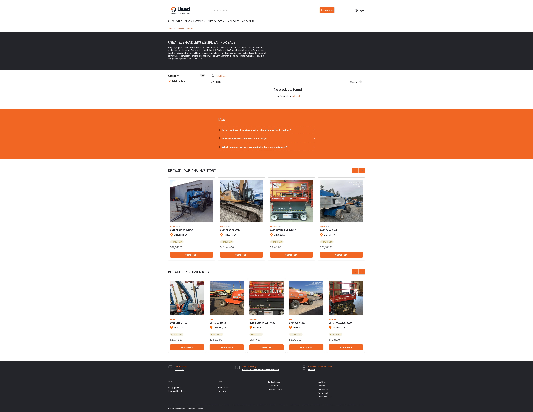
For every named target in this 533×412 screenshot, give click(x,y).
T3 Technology (274, 381)
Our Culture (323, 389)
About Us (311, 369)
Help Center (273, 385)
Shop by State (215, 21)
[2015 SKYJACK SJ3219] (346, 298)
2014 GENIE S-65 (178, 322)
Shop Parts (233, 21)
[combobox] (273, 10)
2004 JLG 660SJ (297, 322)
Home (170, 28)
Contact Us (248, 21)
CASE (222, 226)
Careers (321, 385)
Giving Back (323, 393)
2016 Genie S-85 (328, 230)
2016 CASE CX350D (230, 230)
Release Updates (275, 389)
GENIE (172, 226)
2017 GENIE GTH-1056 (181, 230)
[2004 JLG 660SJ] (306, 298)
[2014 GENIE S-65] (187, 298)
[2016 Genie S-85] (341, 201)
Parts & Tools (224, 387)
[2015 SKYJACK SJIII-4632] (291, 201)
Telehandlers (181, 28)
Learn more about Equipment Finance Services (260, 369)
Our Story (322, 381)
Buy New (222, 391)
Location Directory (176, 391)
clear (202, 75)
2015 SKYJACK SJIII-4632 (283, 230)
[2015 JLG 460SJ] (227, 298)
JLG (211, 319)
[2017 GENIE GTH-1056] (191, 201)
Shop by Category (194, 21)
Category (173, 75)
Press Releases (325, 396)
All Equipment (175, 21)
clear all (296, 96)
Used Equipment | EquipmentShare (189, 408)
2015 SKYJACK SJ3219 (340, 322)
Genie (190, 28)
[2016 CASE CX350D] (241, 201)
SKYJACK (274, 226)
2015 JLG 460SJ (218, 322)
